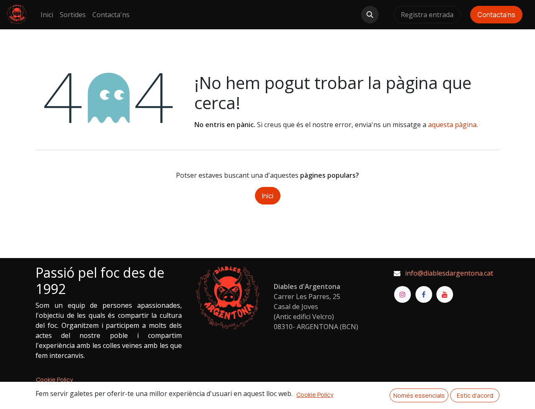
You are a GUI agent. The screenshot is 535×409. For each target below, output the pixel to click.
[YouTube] (444, 294)
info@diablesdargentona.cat (449, 273)
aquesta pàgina (452, 124)
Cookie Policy (54, 379)
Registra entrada (427, 14)
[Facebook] (423, 294)
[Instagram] (402, 294)
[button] (370, 14)
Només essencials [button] (419, 395)
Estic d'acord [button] (475, 395)
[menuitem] (46, 14)
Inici (267, 195)
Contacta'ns (496, 14)
